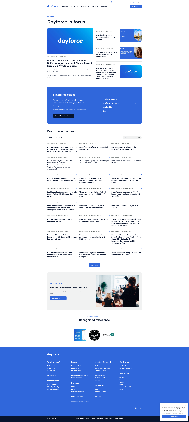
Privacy (88, 418)
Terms (93, 418)
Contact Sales (117, 2)
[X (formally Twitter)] (140, 408)
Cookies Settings (174, 416)
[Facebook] (132, 408)
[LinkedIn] (136, 408)
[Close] (186, 405)
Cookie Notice (108, 418)
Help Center (124, 2)
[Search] (139, 137)
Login (130, 2)
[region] (174, 412)
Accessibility (99, 418)
